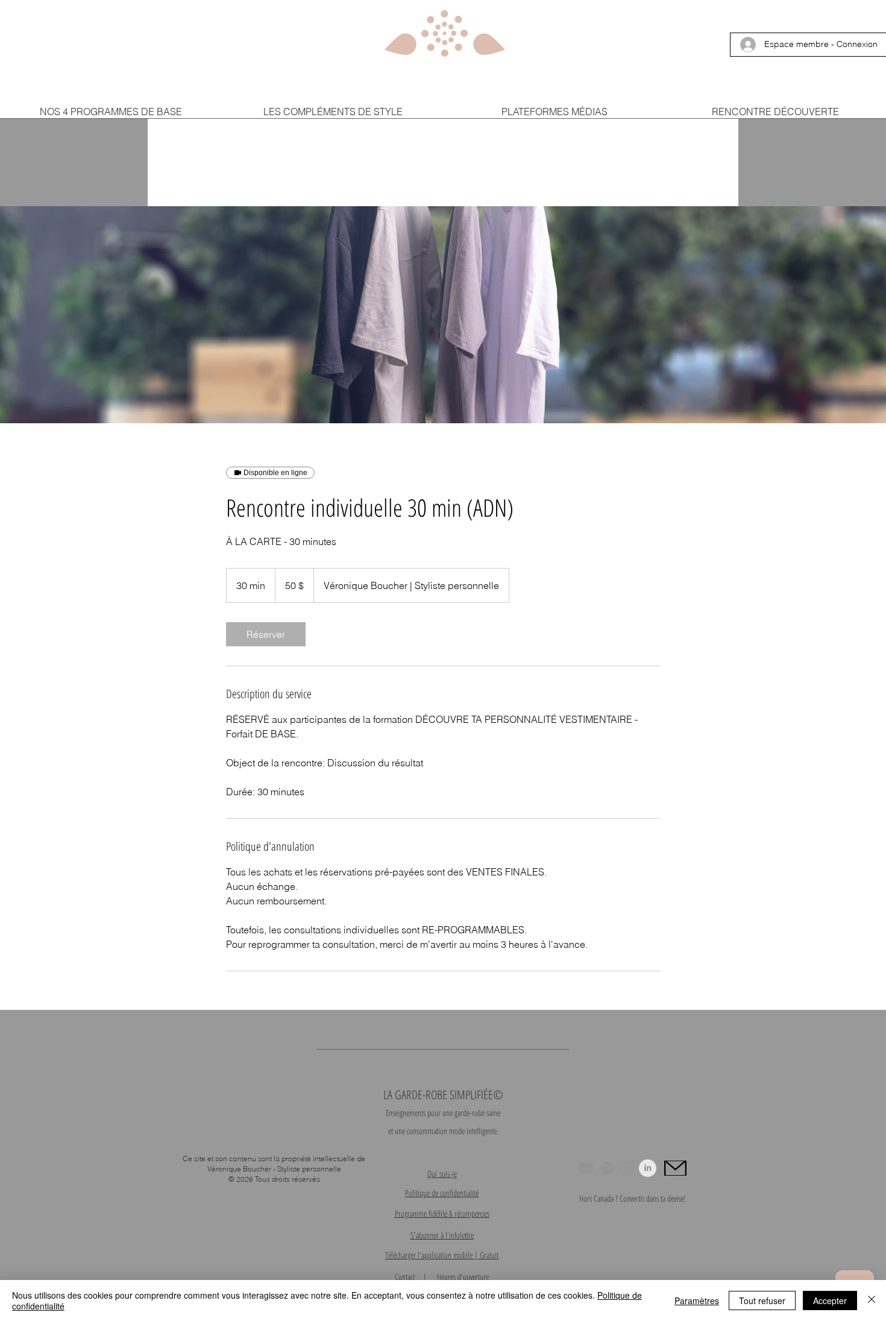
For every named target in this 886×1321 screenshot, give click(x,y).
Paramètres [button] (696, 1300)
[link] (266, 634)
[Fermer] (871, 1300)
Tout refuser (762, 1300)
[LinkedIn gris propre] (647, 1168)
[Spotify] (606, 1168)
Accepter (830, 1300)
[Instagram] (627, 1168)
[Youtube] (586, 1168)
